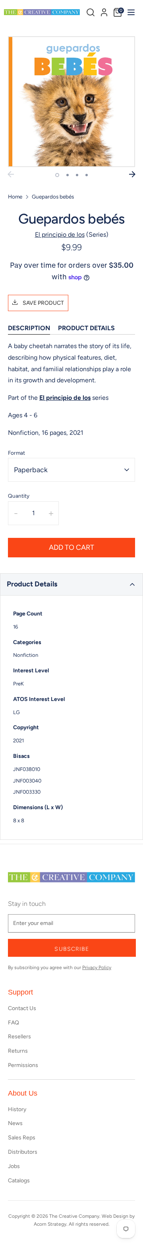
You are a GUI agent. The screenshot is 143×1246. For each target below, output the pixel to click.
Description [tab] (29, 328)
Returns (18, 1050)
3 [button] (77, 175)
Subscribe (71, 949)
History (17, 1109)
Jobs (14, 1166)
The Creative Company (74, 1216)
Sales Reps (21, 1137)
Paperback (31, 469)
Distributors (22, 1152)
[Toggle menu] (130, 12)
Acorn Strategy (50, 1224)
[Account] (104, 11)
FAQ (13, 1022)
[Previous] (10, 174)
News (15, 1123)
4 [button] (86, 175)
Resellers (19, 1036)
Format (16, 453)
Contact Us (22, 1008)
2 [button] (67, 175)
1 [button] (57, 175)
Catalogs (19, 1180)
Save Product (42, 303)
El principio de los (60, 234)
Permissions (23, 1065)
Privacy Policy (96, 967)
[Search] (90, 12)
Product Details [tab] (86, 328)
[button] (71, 584)
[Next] (132, 174)
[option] (71, 101)
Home (15, 196)
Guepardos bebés (53, 196)
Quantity (18, 496)
